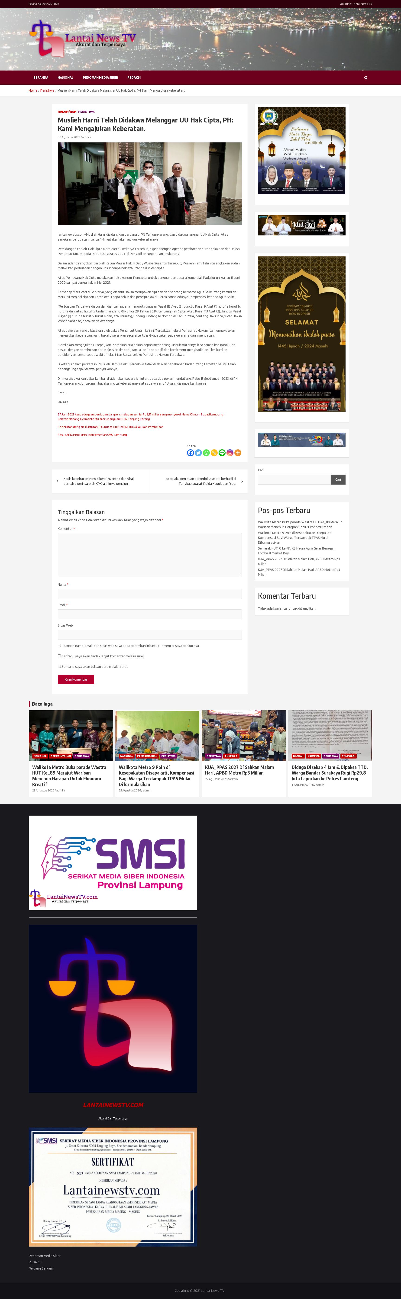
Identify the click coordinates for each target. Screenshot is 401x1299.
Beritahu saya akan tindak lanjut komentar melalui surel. (102, 656)
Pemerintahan (61, 756)
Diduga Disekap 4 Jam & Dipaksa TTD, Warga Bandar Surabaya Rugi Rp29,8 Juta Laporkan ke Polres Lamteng (330, 772)
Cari (261, 470)
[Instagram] (229, 452)
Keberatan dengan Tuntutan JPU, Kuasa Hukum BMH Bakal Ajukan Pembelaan (111, 427)
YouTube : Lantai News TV (356, 4)
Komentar (66, 529)
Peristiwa (86, 111)
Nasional (66, 77)
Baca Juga (42, 704)
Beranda (40, 77)
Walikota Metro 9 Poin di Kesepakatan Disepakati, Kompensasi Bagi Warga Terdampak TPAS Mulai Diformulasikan (295, 538)
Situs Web (65, 625)
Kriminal (313, 756)
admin (86, 137)
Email (63, 605)
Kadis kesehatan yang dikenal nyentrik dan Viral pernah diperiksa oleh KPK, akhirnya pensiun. (99, 481)
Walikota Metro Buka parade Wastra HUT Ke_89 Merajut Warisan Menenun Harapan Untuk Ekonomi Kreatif (69, 775)
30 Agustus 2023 (69, 137)
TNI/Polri (231, 756)
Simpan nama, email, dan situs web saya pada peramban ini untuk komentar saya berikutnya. (132, 646)
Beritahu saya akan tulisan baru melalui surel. (94, 667)
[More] (237, 452)
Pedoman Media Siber (100, 77)
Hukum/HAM (67, 111)
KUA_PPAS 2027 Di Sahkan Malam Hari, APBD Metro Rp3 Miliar (239, 770)
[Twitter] (198, 452)
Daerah (298, 756)
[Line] (222, 452)
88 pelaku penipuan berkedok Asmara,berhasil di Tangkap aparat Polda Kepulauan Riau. (200, 481)
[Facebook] (190, 452)
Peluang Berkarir (41, 1268)
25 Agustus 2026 (43, 790)
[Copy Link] (214, 452)
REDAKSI (134, 77)
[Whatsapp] (206, 452)
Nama (63, 584)
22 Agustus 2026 (216, 779)
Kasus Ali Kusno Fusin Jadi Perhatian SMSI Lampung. (93, 435)
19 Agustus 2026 (303, 785)
